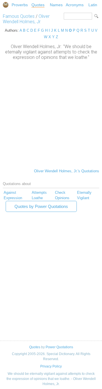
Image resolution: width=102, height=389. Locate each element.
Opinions (62, 198)
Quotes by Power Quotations (41, 206)
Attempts (39, 192)
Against (10, 192)
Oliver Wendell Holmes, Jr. (26, 19)
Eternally (84, 192)
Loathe (37, 198)
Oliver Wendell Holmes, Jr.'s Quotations (66, 171)
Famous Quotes (19, 16)
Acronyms (75, 5)
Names (56, 5)
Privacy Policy (51, 366)
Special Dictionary (5, 5)
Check (60, 192)
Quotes (37, 5)
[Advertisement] (51, 114)
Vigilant (83, 198)
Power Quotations (59, 347)
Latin (92, 5)
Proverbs (20, 5)
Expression (13, 198)
